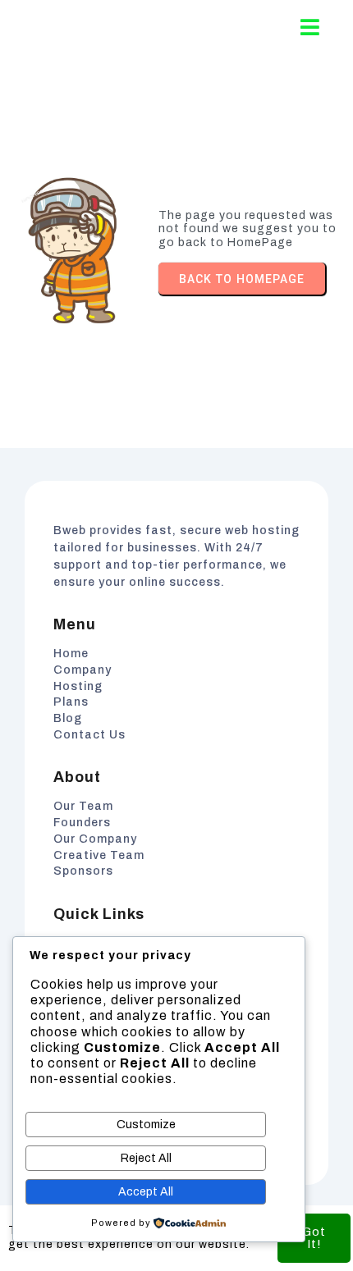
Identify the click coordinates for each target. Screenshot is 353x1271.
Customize (146, 1124)
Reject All (146, 1158)
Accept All (145, 1192)
